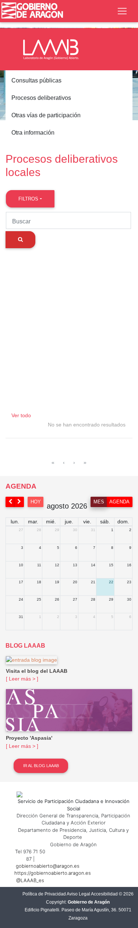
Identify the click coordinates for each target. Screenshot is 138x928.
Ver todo (21, 415)
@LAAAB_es (30, 880)
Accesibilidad (104, 894)
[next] (19, 502)
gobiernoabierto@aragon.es (47, 866)
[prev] (10, 502)
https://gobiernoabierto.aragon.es (52, 873)
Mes (98, 502)
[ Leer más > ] (22, 679)
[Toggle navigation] (122, 11)
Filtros (28, 199)
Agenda (119, 502)
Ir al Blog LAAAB (41, 765)
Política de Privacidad (44, 894)
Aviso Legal (78, 894)
